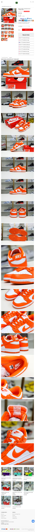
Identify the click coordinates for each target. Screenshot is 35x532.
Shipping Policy (14, 518)
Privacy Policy (14, 516)
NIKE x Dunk (9, 6)
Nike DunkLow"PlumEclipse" (6, 506)
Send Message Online (5, 523)
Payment (13, 515)
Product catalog (3, 515)
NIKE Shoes (5, 6)
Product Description (5, 57)
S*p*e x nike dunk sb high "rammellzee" (28, 493)
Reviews (10, 57)
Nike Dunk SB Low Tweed (17, 506)
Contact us (3, 516)
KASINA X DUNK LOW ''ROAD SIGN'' (5, 493)
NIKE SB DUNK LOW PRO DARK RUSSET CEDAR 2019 (17, 478)
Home (3, 6)
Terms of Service (3, 518)
